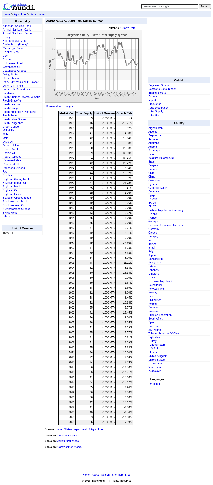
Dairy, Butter (37, 14)
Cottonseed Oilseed (14, 70)
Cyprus (152, 184)
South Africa (155, 318)
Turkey (152, 341)
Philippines (154, 299)
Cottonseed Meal (13, 63)
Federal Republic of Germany (165, 210)
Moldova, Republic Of (161, 281)
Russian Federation (160, 314)
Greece (152, 232)
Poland (152, 303)
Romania (153, 311)
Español (155, 383)
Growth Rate (127, 27)
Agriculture (20, 14)
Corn (5, 55)
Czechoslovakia (157, 187)
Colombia (154, 180)
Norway (152, 292)
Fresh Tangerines (13, 123)
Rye (5, 171)
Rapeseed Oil (11, 164)
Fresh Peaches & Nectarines (20, 111)
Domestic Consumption (162, 89)
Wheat (6, 216)
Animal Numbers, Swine (17, 33)
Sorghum (8, 175)
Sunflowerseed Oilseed (16, 209)
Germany (153, 228)
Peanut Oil (9, 152)
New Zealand (156, 288)
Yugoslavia (154, 370)
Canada (152, 169)
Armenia (153, 139)
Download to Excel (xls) (60, 106)
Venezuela (154, 367)
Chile (151, 172)
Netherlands (155, 285)
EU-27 (152, 206)
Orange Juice (11, 145)
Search (105, 474)
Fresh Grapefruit (12, 100)
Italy (151, 251)
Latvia (152, 266)
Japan (152, 255)
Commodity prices (68, 435)
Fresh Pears (10, 115)
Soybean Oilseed (13, 194)
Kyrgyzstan (155, 262)
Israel (151, 247)
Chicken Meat (11, 52)
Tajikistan (154, 337)
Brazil (151, 161)
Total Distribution (158, 107)
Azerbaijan (154, 150)
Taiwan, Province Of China (164, 333)
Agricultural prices (68, 440)
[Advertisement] (19, 301)
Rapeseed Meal (12, 160)
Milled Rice (9, 130)
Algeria (152, 131)
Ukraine (152, 352)
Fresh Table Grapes (14, 119)
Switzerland (155, 329)
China (151, 176)
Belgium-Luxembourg (161, 157)
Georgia (153, 221)
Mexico (152, 277)
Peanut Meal (10, 149)
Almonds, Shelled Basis (17, 25)
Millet (6, 134)
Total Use (154, 115)
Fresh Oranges (12, 108)
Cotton (7, 59)
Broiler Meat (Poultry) (15, 44)
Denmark (153, 191)
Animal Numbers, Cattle (17, 29)
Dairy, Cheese (11, 78)
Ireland (152, 243)
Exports (153, 96)
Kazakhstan (155, 258)
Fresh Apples (11, 93)
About (95, 474)
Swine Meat (10, 212)
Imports (152, 100)
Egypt (151, 195)
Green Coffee (11, 126)
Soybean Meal (11, 186)
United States (156, 359)
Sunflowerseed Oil (14, 205)
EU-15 (152, 202)
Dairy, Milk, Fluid (13, 85)
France (152, 217)
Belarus (152, 154)
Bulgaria (153, 165)
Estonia (152, 199)
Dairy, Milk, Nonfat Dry (16, 89)
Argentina (154, 135)
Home (6, 14)
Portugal (153, 307)
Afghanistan (155, 128)
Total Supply (155, 111)
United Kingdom (157, 356)
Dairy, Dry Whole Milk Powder (20, 81)
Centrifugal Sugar (13, 48)
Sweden (153, 326)
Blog (127, 474)
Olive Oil (8, 141)
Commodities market (69, 446)
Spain (151, 322)
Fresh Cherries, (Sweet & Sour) (21, 96)
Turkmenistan (156, 344)
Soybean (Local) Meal (16, 179)
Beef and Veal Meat (14, 40)
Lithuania (153, 273)
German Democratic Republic (166, 225)
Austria (152, 146)
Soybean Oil (10, 190)
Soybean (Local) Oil (14, 182)
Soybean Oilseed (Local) (17, 197)
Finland (152, 214)
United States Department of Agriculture (79, 429)
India (151, 240)
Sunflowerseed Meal (15, 201)
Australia (153, 143)
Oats (6, 138)
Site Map (117, 474)
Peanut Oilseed (12, 156)
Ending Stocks (157, 92)
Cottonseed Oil (12, 67)
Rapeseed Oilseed (14, 167)
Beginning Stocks (159, 85)
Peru (151, 296)
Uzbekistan (155, 363)
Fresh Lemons (11, 104)
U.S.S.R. (153, 348)
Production (154, 103)
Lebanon (153, 270)
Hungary (153, 236)
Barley (6, 37)
